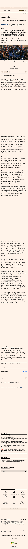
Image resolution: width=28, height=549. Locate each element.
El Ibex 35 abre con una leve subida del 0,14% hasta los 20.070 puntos (16, 25)
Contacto (4, 535)
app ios (14, 503)
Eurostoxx (7, 474)
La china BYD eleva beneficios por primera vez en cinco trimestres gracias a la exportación (13, 440)
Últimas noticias (22, 20)
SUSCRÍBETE (21, 10)
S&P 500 (12, 474)
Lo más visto (4, 457)
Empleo (7, 20)
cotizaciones (5, 503)
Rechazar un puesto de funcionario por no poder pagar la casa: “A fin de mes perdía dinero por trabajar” (14, 461)
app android (22, 503)
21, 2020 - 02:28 (14, 68)
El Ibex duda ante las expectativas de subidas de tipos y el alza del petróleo (13, 436)
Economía (5, 17)
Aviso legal (8, 535)
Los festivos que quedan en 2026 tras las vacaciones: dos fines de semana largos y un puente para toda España (13, 445)
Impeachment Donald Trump (7, 378)
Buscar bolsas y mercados (7, 467)
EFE (14, 66)
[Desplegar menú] (2, 10)
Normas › (25, 371)
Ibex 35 (2, 474)
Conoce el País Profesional (14, 509)
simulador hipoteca (14, 494)
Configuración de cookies (20, 535)
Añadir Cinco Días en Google (9, 75)
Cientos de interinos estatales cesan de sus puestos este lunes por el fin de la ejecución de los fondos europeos (13, 450)
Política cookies (13, 535)
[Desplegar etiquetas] (26, 378)
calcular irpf (5, 494)
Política (16, 20)
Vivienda (3, 20)
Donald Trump (17, 378)
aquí (21, 387)
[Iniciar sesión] (26, 10)
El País (25, 13)
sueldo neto (22, 494)
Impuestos (12, 20)
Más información (4, 384)
